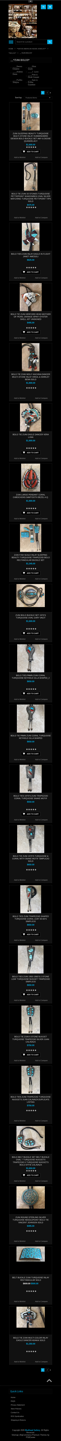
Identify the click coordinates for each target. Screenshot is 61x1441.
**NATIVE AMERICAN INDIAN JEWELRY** (31, 49)
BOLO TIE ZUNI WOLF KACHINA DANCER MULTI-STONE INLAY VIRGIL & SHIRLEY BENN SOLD (30, 376)
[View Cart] (49, 7)
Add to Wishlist (19, 157)
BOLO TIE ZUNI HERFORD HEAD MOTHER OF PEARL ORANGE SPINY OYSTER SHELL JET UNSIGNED (31, 316)
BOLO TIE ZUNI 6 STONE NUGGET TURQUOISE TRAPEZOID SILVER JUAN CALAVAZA (30, 1039)
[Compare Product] (43, 7)
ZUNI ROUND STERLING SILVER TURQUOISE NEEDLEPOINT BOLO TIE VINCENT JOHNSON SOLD (31, 1219)
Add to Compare (41, 157)
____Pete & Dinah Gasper (33, 76)
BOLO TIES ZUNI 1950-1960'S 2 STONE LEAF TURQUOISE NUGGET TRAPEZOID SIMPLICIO (30, 979)
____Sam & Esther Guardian (33, 82)
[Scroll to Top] (49, 1381)
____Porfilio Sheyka (17, 81)
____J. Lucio (33, 72)
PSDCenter (30, 1437)
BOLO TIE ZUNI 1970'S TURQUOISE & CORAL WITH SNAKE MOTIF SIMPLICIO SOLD (30, 858)
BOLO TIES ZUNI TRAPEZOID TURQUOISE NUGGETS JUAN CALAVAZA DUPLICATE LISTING (31, 1099)
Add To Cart (32, 152)
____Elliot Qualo (32, 67)
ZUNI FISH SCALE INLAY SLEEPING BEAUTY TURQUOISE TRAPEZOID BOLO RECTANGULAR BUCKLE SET (31, 557)
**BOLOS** (12, 53)
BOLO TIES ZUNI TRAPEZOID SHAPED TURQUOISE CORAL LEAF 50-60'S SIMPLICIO (31, 918)
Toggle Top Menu (30, 1)
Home (11, 49)
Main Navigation (11, 41)
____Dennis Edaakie (17, 67)
